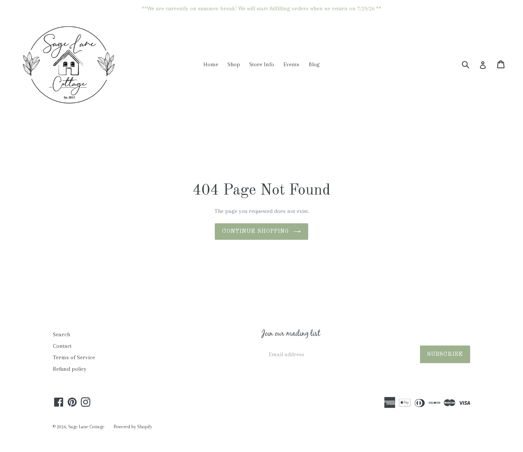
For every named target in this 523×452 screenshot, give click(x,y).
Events (291, 64)
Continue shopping (255, 231)
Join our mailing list (291, 334)
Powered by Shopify (133, 426)
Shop (233, 64)
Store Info (261, 64)
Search (61, 334)
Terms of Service (74, 357)
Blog (314, 64)
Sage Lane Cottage (86, 426)
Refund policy (70, 368)
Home (210, 64)
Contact (62, 345)
